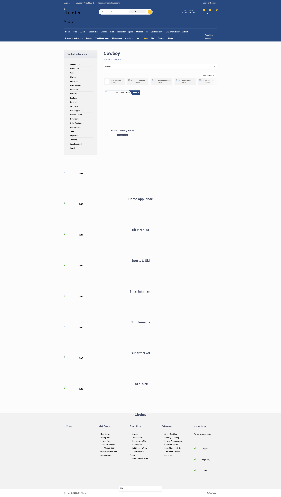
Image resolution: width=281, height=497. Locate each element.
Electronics (74, 81)
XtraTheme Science (172, 452)
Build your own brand (140, 459)
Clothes (73, 77)
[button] (185, 3)
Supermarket (75, 136)
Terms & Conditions (107, 445)
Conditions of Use (171, 445)
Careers (135, 434)
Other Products (76, 123)
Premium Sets (75, 127)
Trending (73, 140)
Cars (72, 73)
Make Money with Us (172, 448)
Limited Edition (76, 115)
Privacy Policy (105, 438)
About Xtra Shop (170, 434)
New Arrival (74, 119)
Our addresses (106, 455)
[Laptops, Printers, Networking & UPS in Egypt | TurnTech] (77, 17)
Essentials (74, 90)
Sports (73, 131)
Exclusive (73, 94)
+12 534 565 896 (107, 448)
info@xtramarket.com (108, 452)
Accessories (75, 65)
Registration (137, 445)
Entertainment (75, 85)
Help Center (105, 434)
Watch (72, 148)
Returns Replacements (173, 441)
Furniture (73, 102)
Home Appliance (76, 111)
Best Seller (74, 69)
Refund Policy (105, 441)
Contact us (168, 455)
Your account (137, 438)
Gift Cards (74, 106)
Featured (73, 98)
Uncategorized (76, 144)
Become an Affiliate (140, 441)
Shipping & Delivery (171, 438)
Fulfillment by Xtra (139, 448)
